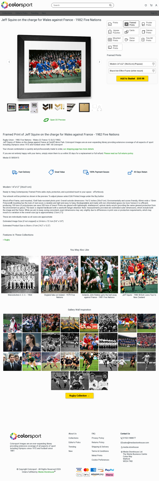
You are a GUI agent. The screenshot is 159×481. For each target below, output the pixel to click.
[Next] (99, 62)
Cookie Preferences (100, 460)
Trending (34, 13)
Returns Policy (98, 442)
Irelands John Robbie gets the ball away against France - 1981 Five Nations (99, 296)
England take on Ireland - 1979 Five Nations (59, 296)
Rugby (7, 240)
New (44, 13)
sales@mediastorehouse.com (136, 442)
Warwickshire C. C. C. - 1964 (20, 295)
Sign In (154, 13)
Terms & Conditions (100, 451)
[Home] (16, 8)
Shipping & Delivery (100, 447)
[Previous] (8, 62)
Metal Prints (97, 455)
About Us (73, 433)
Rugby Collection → (79, 395)
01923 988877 (129, 438)
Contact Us (125, 433)
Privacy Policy (98, 438)
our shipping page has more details (78, 149)
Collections (7, 13)
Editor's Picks (21, 13)
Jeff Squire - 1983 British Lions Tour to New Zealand (139, 296)
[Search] (110, 5)
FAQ (93, 433)
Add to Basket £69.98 (132, 78)
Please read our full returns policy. (118, 153)
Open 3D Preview (57, 120)
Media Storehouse (46, 472)
